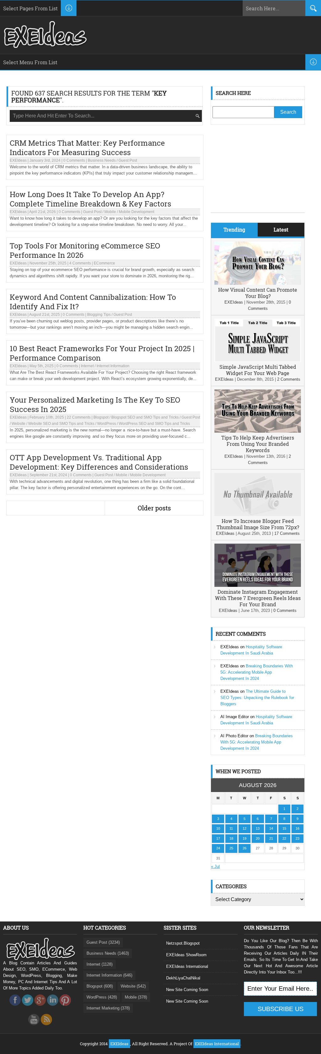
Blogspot (100, 417)
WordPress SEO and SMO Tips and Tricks (154, 423)
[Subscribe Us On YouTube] (34, 1027)
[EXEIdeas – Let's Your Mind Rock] (44, 46)
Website (18, 423)
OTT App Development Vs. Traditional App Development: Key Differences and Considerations (99, 462)
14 (271, 828)
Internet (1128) (100, 964)
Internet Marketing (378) (108, 1008)
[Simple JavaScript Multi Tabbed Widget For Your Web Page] (257, 360)
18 (231, 838)
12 (244, 828)
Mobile (110, 212)
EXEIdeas (18, 160)
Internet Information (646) (109, 975)
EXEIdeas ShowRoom (186, 954)
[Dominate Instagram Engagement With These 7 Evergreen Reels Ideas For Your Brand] (257, 585)
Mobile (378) (136, 997)
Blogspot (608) (100, 986)
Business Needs (102, 160)
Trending (234, 229)
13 (258, 828)
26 (244, 848)
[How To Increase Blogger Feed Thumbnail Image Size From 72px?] (257, 514)
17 (218, 838)
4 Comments (80, 263)
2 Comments (288, 379)
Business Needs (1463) (108, 953)
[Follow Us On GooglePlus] (40, 1007)
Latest (281, 229)
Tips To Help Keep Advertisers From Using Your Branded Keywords (257, 443)
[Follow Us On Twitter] (27, 1007)
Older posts (154, 508)
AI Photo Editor (234, 735)
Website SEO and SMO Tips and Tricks (61, 423)
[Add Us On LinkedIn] (52, 1007)
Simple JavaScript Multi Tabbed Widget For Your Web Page (257, 369)
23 (297, 838)
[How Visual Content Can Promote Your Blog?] (257, 283)
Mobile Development (136, 212)
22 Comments (79, 417)
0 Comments (74, 160)
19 (244, 838)
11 (231, 828)
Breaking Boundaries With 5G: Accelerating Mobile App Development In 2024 (256, 672)
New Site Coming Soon (187, 989)
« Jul (215, 866)
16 (297, 828)
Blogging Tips (99, 314)
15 (284, 828)
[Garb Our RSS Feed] (46, 1027)
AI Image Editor (234, 716)
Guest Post (127, 160)
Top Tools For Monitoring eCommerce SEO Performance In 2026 (85, 250)
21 (271, 838)
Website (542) (133, 986)
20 (258, 838)
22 (284, 838)
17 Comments (287, 533)
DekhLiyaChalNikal (183, 978)
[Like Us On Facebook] (15, 1007)
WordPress (106, 423)
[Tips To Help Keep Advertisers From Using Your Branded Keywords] (257, 431)
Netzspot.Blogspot (183, 943)
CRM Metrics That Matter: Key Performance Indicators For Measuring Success (87, 147)
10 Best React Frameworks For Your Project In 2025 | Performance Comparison (102, 353)
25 (231, 848)
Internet (87, 366)
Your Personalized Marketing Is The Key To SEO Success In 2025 (95, 404)
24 (218, 848)
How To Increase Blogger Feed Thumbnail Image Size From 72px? (258, 524)
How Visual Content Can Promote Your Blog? (257, 292)
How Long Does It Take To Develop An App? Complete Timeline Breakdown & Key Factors (90, 199)
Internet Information (113, 366)
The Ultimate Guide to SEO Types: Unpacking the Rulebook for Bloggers (257, 697)
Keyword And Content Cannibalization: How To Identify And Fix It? (93, 301)
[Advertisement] (258, 173)
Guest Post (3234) (103, 942)
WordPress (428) (102, 997)
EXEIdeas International (187, 966)
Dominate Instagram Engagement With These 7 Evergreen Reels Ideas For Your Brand (258, 598)
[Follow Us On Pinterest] (65, 1007)
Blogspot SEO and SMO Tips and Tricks (145, 417)
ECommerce (104, 263)
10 (218, 828)
